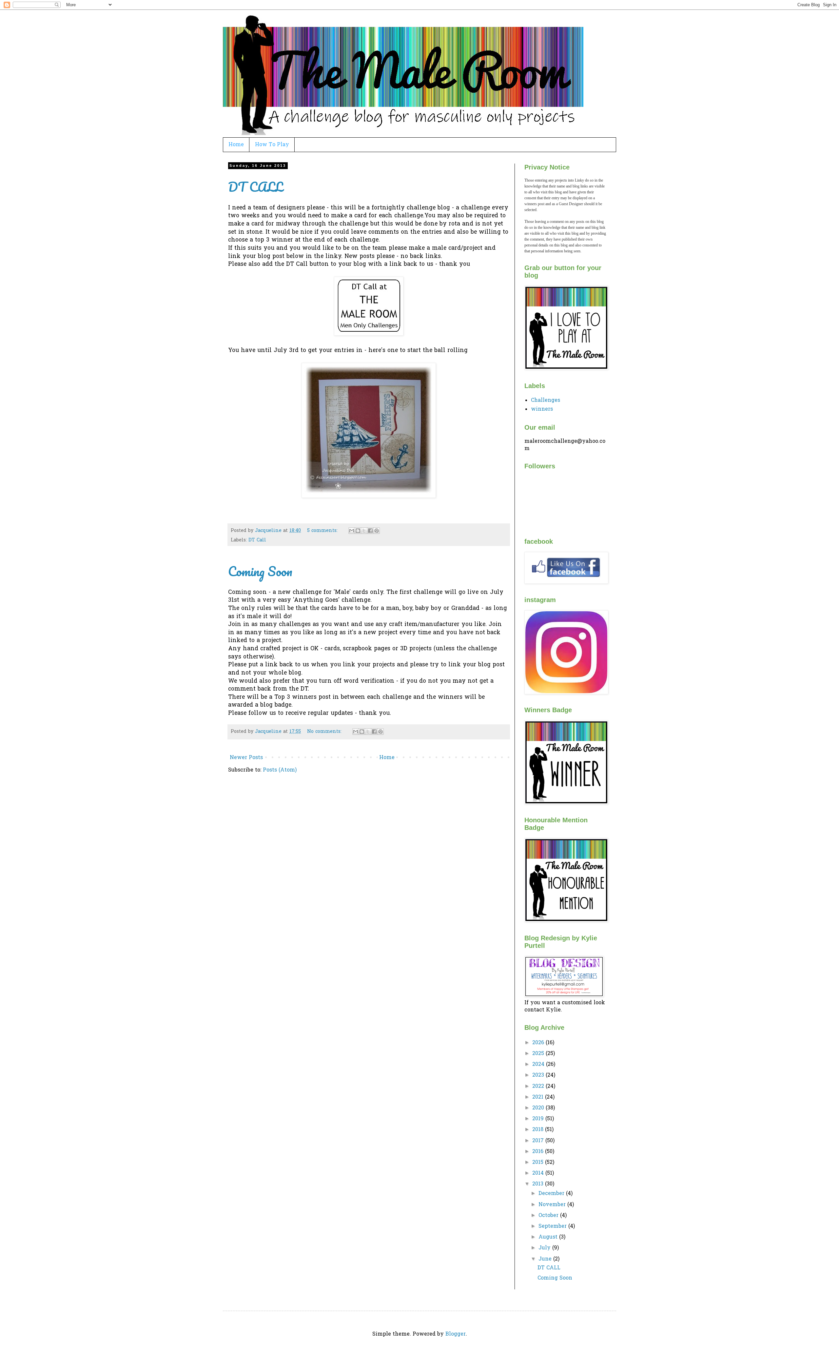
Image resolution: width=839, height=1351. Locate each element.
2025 (539, 1054)
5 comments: (323, 530)
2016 (538, 1152)
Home (236, 145)
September (553, 1226)
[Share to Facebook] (370, 530)
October (549, 1216)
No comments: (325, 731)
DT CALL (255, 186)
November (552, 1205)
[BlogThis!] (358, 530)
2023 (539, 1075)
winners (542, 409)
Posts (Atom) (280, 770)
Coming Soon (260, 571)
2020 (539, 1108)
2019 (538, 1119)
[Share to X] (364, 530)
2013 (538, 1184)
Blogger (455, 1334)
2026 (539, 1043)
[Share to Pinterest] (376, 530)
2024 (539, 1064)
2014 (538, 1173)
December (552, 1194)
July (545, 1248)
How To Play (272, 145)
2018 (538, 1130)
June (545, 1259)
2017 (538, 1141)
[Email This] (351, 530)
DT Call (257, 540)
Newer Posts (246, 758)
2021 (538, 1097)
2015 (538, 1162)
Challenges (545, 400)
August (548, 1237)
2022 (539, 1086)
